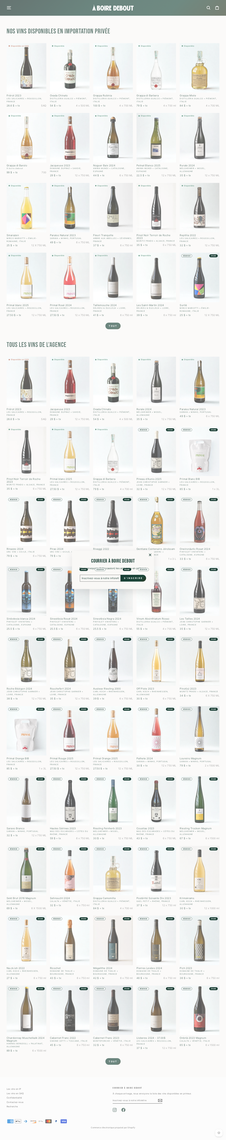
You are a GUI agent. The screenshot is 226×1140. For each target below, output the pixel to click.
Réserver (186, 256)
